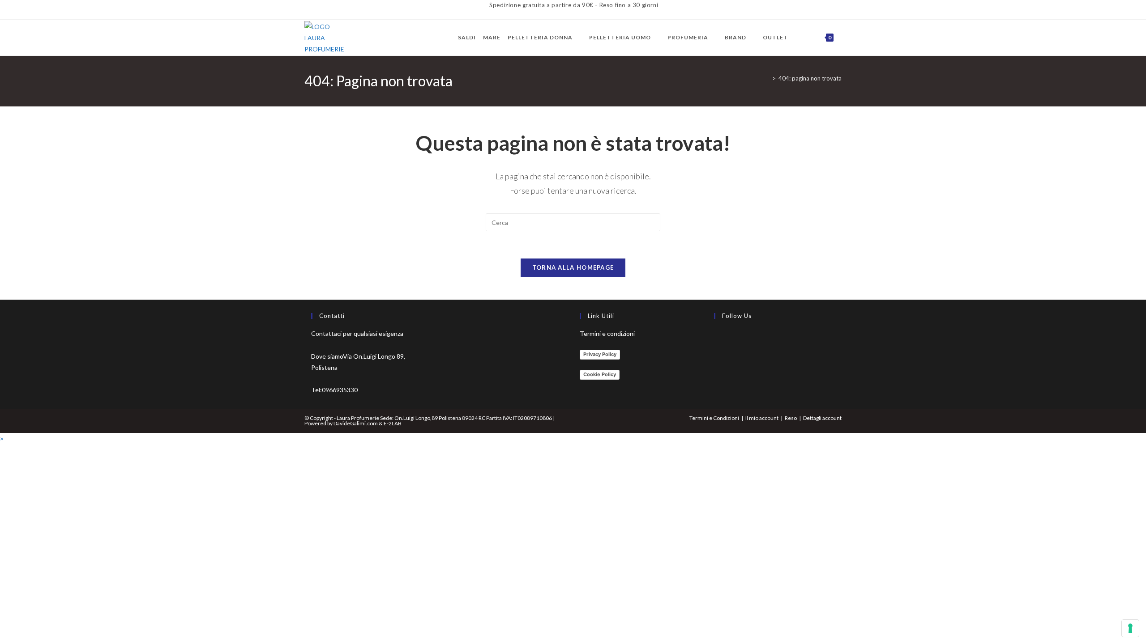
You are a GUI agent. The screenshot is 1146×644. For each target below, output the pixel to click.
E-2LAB (393, 423)
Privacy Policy (599, 354)
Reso (791, 418)
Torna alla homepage (573, 267)
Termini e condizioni (607, 333)
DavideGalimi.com (355, 423)
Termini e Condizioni (714, 418)
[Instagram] (716, 360)
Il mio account (761, 418)
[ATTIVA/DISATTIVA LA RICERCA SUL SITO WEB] (842, 37)
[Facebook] (716, 338)
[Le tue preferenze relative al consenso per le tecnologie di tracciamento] (1130, 628)
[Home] (767, 78)
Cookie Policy (599, 374)
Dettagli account (822, 418)
